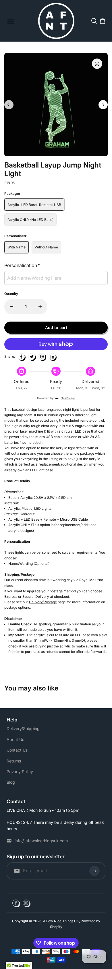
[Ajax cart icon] (102, 20)
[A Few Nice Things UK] (56, 21)
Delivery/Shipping (23, 728)
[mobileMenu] (10, 21)
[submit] (94, 870)
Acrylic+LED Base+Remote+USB (34, 205)
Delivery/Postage (43, 602)
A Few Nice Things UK (61, 921)
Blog (11, 782)
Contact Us (17, 750)
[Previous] (8, 104)
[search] (94, 20)
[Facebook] (21, 356)
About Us (15, 739)
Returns (14, 760)
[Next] (103, 104)
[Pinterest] (41, 356)
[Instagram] (26, 903)
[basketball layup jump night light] (97, 63)
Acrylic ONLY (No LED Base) (30, 219)
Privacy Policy (20, 771)
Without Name (46, 247)
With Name (16, 247)
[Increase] (40, 306)
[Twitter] (31, 356)
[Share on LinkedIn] (52, 356)
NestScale (68, 398)
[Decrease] (11, 306)
